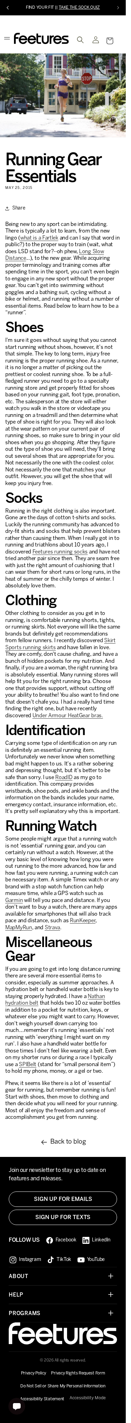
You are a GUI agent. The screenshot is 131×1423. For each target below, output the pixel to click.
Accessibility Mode (88, 1398)
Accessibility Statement (42, 1399)
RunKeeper (82, 920)
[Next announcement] (118, 7)
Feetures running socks (60, 552)
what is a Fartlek (39, 238)
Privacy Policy (33, 1373)
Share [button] (19, 208)
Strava (52, 927)
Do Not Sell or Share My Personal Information (62, 1386)
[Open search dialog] (80, 39)
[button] (109, 41)
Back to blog (68, 1142)
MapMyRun (18, 927)
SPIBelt (27, 1064)
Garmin (14, 900)
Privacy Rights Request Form (78, 1373)
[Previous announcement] (7, 7)
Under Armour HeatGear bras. (67, 715)
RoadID (63, 777)
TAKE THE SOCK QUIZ (79, 7)
